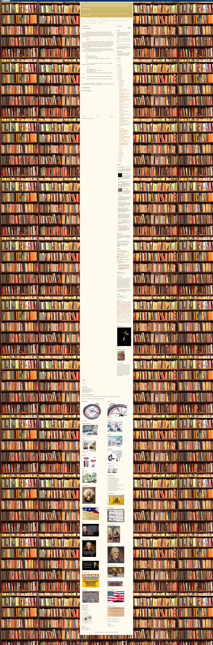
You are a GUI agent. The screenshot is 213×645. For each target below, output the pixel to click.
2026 (119, 66)
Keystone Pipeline (121, 313)
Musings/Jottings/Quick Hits (90, 18)
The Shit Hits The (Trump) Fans (124, 98)
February (120, 153)
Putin (124, 304)
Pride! (120, 127)
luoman (110, 632)
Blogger (117, 632)
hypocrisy (119, 304)
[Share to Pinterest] (100, 84)
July (120, 87)
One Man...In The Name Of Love (123, 219)
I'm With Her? (121, 116)
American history (124, 320)
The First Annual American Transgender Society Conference (124, 167)
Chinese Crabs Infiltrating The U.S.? (124, 213)
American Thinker (121, 254)
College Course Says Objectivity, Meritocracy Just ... (124, 101)
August (120, 86)
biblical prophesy (124, 322)
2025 (119, 68)
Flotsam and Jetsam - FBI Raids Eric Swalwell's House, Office (123, 252)
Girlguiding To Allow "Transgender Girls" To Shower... (124, 119)
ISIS (129, 306)
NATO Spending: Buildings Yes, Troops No (124, 125)
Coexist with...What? (126, 173)
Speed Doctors (121, 92)
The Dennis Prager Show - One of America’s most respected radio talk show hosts (123, 268)
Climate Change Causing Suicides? (124, 104)
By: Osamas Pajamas (121, 257)
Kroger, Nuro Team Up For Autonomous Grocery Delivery (124, 131)
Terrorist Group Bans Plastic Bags (124, 136)
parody (118, 302)
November (121, 81)
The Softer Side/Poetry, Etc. (93, 20)
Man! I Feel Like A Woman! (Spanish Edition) (123, 121)
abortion (118, 309)
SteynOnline (120, 261)
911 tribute (125, 319)
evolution (118, 315)
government (118, 316)
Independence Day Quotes (123, 141)
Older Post (111, 116)
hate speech (128, 311)
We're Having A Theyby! (123, 89)
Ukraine (129, 310)
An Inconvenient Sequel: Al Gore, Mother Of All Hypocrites (123, 182)
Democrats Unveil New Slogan (124, 111)
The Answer (121, 145)
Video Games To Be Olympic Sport (124, 123)
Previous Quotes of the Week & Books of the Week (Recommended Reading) (114, 20)
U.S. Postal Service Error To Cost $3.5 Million (124, 138)
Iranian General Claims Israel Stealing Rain (123, 134)
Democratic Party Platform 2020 (123, 207)
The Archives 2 (84, 20)
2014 (119, 161)
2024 (119, 69)
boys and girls (129, 322)
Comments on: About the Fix (123, 257)
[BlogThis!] (97, 84)
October (120, 83)
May (120, 149)
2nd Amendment (119, 319)
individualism (128, 316)
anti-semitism (118, 322)
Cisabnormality (121, 112)
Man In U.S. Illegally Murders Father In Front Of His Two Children (124, 226)
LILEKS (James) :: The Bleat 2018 (124, 259)
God (130, 312)
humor (128, 309)
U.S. (128, 308)
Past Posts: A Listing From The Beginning (88, 23)
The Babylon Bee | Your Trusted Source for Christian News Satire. (123, 265)
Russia (120, 303)
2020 (119, 75)
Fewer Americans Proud (123, 132)
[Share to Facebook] (99, 84)
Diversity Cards (121, 128)
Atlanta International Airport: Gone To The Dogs (124, 115)
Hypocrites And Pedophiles (123, 140)
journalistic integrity (120, 318)
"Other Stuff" (121, 18)
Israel (118, 306)
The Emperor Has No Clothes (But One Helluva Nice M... (124, 97)
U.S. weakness (124, 310)
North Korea (127, 302)
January (120, 155)
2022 (119, 72)
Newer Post (84, 116)
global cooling (127, 315)
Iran (117, 307)
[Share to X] (98, 84)
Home (82, 18)
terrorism (126, 312)
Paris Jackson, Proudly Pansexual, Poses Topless (124, 94)
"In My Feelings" (121, 109)
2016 (119, 158)
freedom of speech (121, 311)
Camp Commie (121, 102)
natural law (119, 310)
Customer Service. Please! (122, 201)
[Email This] (96, 84)
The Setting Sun (120, 196)
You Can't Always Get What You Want (124, 108)
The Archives (128, 18)
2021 (119, 74)
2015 (119, 160)
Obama (118, 314)
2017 (119, 157)
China (128, 304)
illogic (123, 316)
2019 (119, 77)
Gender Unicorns (125, 188)
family (122, 315)
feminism (123, 309)
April (120, 150)
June (120, 147)
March (120, 152)
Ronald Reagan (123, 308)
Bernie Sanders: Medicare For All (124, 90)
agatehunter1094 (86, 628)
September (121, 84)
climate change (123, 306)
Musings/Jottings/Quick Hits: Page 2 (103, 18)
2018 (119, 78)
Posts (119, 59)
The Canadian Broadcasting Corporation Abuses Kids (123, 144)
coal (121, 314)
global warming (126, 303)
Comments (120, 61)
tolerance (128, 318)
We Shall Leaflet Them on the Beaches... (122, 263)
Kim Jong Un (127, 313)
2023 (119, 71)
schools (125, 318)
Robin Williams (128, 321)
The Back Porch (115, 18)
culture (125, 314)
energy (129, 314)
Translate (124, 297)
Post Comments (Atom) (90, 118)
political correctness (120, 312)
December (121, 80)
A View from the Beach (122, 250)
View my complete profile (86, 629)
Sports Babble (100, 23)
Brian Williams (123, 321)
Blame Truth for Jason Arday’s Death (123, 255)
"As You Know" (121, 105)
